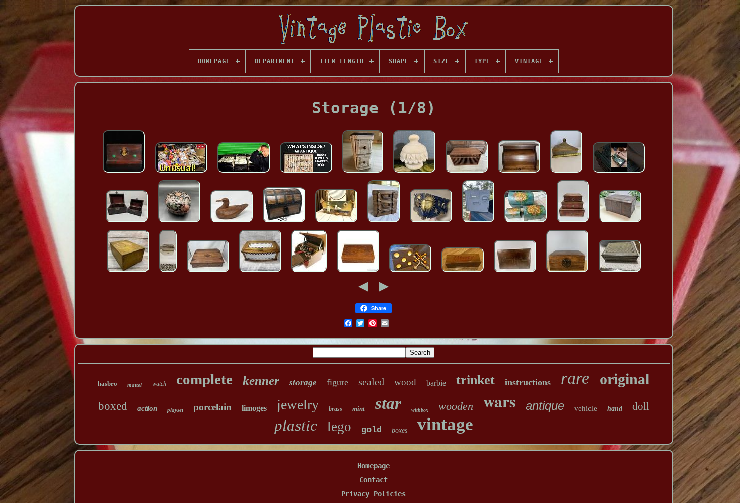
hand (614, 408)
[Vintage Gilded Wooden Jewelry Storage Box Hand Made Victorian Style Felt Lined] (566, 173)
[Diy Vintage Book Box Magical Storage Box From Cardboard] (618, 173)
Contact (373, 480)
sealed (371, 381)
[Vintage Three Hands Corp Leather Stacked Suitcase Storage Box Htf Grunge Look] (383, 223)
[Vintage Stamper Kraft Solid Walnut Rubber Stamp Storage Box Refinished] (309, 273)
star (388, 403)
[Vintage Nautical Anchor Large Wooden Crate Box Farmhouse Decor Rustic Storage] (336, 223)
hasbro (107, 383)
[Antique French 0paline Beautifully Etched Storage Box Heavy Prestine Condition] (168, 273)
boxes (399, 430)
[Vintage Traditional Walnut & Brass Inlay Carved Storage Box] (358, 273)
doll (640, 406)
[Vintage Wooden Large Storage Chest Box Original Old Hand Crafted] (620, 223)
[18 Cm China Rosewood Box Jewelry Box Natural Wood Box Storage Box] (567, 273)
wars (499, 401)
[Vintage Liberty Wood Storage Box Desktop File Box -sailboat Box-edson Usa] (462, 273)
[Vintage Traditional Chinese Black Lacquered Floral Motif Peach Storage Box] (179, 223)
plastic (295, 425)
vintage (445, 424)
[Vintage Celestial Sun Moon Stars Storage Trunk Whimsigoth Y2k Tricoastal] (431, 223)
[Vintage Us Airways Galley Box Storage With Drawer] (478, 223)
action (147, 408)
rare (575, 378)
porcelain (212, 407)
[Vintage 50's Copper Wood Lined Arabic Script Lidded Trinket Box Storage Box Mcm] (515, 273)
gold (371, 430)
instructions (528, 382)
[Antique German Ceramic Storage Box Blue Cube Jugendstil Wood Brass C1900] (260, 273)
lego (339, 426)
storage (303, 382)
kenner (261, 380)
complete (204, 379)
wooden (455, 406)
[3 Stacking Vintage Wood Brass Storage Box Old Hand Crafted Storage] (573, 223)
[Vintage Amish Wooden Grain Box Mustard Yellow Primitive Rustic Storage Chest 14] (128, 273)
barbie (436, 383)
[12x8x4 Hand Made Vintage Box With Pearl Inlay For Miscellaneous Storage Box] (620, 273)
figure (337, 382)
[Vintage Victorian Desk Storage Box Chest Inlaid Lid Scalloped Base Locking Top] (208, 273)
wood (405, 382)
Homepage (373, 466)
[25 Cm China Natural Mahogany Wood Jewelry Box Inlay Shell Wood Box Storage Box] (124, 173)
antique (545, 405)
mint (358, 408)
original (624, 379)
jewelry (298, 404)
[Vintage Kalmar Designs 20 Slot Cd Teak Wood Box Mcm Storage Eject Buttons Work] (466, 173)
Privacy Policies (373, 494)
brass (335, 408)
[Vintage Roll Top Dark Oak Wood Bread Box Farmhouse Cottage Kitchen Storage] (519, 173)
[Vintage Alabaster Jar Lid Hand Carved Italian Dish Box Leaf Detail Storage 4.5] (414, 173)
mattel (134, 385)
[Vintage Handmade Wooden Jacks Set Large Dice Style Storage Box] (410, 273)
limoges (254, 408)
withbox (419, 410)
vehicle (585, 408)
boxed (112, 406)
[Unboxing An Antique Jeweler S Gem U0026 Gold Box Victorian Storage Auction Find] (306, 173)
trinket (475, 380)
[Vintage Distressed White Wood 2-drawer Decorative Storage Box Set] (362, 173)
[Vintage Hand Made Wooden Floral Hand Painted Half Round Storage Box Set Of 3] (525, 223)
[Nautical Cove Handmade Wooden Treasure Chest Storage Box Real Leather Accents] (284, 223)
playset (175, 410)
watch (159, 383)
